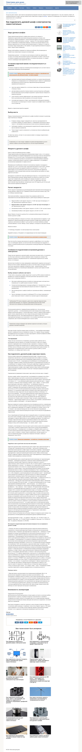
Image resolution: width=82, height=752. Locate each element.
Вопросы (41, 8)
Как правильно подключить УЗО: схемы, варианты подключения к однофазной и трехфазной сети (69, 48)
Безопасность (49, 8)
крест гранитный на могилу (11, 12)
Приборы (9, 8)
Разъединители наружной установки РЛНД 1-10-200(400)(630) (69, 25)
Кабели (34, 8)
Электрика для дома (15, 2)
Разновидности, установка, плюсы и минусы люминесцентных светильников (69, 62)
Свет (15, 8)
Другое (57, 8)
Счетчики (21, 8)
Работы (28, 8)
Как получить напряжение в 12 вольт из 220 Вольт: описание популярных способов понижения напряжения (69, 40)
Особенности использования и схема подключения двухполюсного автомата (69, 55)
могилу (45, 16)
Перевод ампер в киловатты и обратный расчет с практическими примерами (69, 32)
